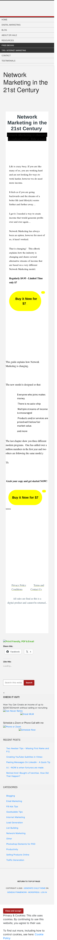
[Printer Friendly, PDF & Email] (18, 641)
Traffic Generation (15, 860)
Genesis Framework (17, 892)
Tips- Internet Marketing (14, 50)
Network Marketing (15, 833)
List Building (12, 828)
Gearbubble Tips (14, 812)
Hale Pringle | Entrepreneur (27, 8)
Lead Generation (14, 822)
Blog (4, 30)
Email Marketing (14, 801)
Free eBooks (8, 45)
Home (4, 19)
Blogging (10, 795)
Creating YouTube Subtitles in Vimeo (24, 757)
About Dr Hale (9, 35)
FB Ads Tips (12, 806)
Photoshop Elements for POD (20, 844)
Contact (6, 55)
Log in (44, 892)
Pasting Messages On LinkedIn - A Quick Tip (28, 762)
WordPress (33, 892)
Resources (8, 40)
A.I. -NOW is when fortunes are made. (25, 767)
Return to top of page (28, 881)
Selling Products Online (17, 854)
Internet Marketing (15, 817)
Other (9, 838)
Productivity (12, 849)
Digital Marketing (11, 24)
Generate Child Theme (34, 888)
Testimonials (8, 60)
